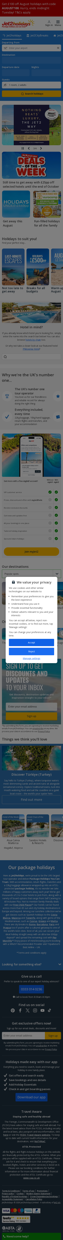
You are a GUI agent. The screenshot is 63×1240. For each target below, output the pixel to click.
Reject (31, 651)
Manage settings (31, 658)
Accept (31, 642)
